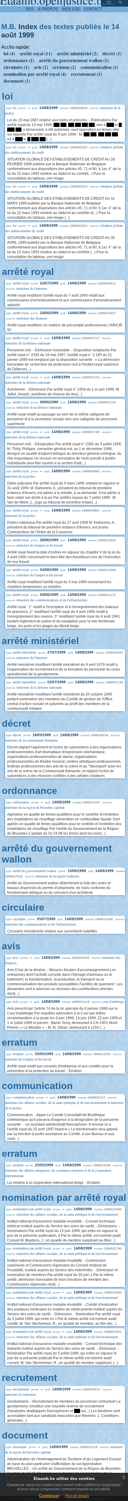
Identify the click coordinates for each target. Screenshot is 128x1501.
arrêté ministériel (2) (77, 53)
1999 (26, 35)
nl (120, 2)
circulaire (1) (16, 67)
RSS (30, 9)
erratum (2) (64, 67)
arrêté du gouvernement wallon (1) (74, 60)
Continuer (49, 1495)
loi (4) (9, 53)
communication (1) (99, 67)
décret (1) (111, 53)
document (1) (17, 80)
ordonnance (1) (19, 60)
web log (71, 9)
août (8, 35)
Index (27, 27)
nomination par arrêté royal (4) (35, 73)
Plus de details (77, 1496)
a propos (48, 9)
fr (109, 2)
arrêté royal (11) (36, 53)
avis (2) (41, 67)
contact (93, 9)
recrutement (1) (86, 73)
